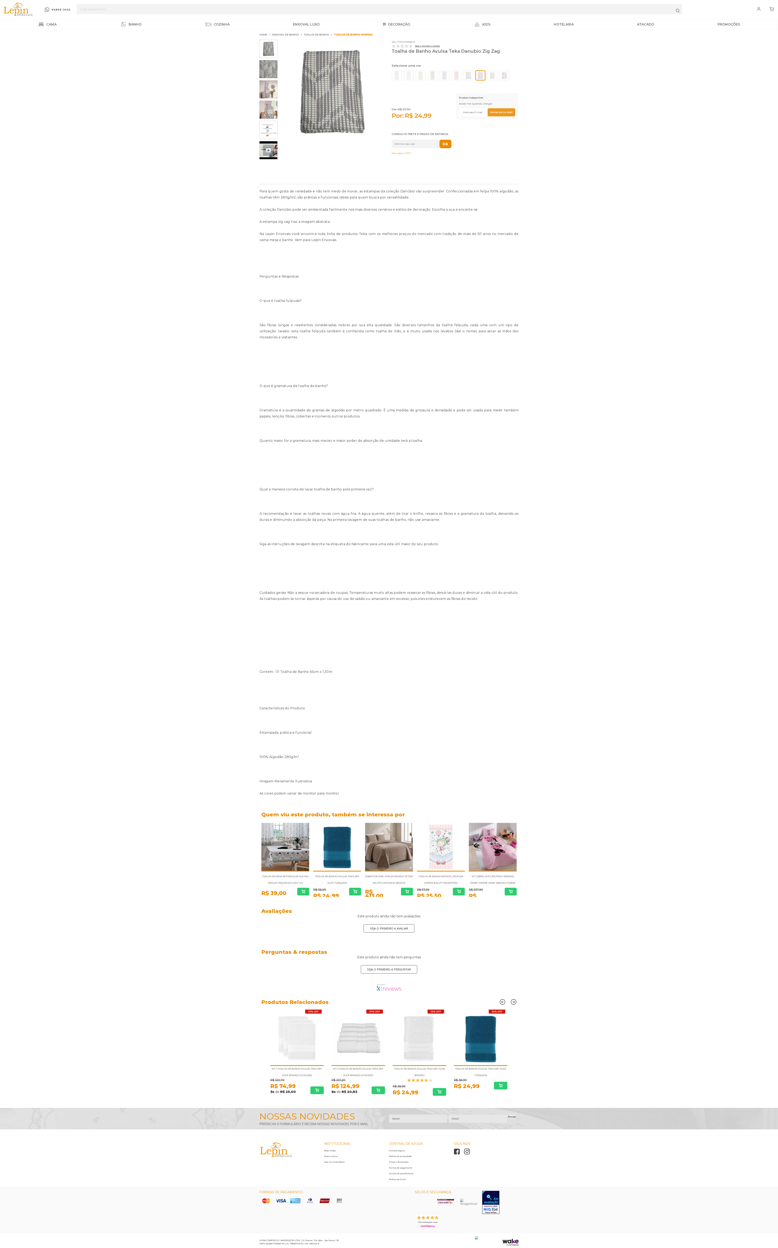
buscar (677, 9)
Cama (51, 24)
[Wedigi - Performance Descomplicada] (476, 1238)
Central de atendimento (401, 1173)
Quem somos (331, 1156)
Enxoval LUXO (306, 24)
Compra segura (397, 1150)
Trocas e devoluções (398, 1162)
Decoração (399, 24)
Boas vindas (330, 1150)
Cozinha (222, 24)
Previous (509, 816)
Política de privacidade (400, 1156)
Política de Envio (397, 1179)
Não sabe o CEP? (401, 153)
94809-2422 (61, 9)
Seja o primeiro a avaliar (389, 928)
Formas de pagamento (400, 1168)
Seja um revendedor (334, 1162)
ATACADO (645, 24)
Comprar (303, 891)
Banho (135, 24)
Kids (486, 24)
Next (516, 816)
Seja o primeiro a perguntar (389, 969)
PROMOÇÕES (729, 24)
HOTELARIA (564, 24)
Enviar (512, 1116)
